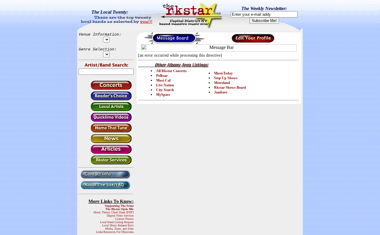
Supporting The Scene (119, 205)
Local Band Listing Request (117, 222)
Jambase (220, 92)
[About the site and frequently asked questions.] (106, 189)
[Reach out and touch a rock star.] (106, 179)
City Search (165, 90)
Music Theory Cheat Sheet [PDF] (114, 212)
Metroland (222, 83)
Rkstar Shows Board (230, 87)
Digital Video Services (120, 215)
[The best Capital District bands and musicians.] (106, 109)
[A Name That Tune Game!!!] (106, 131)
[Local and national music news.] (106, 142)
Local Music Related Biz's (118, 225)
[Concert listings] (106, 88)
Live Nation (165, 85)
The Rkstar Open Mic (119, 209)
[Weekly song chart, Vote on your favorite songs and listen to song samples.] (106, 99)
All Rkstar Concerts (171, 71)
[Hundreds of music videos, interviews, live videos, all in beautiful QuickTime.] (106, 120)
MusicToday (223, 73)
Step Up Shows (226, 78)
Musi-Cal (163, 80)
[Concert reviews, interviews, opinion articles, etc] (106, 152)
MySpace (163, 95)
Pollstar (162, 76)
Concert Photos (124, 218)
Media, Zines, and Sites (119, 228)
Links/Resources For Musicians (115, 232)
